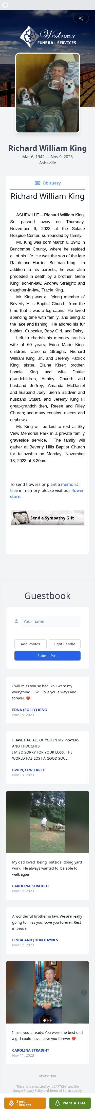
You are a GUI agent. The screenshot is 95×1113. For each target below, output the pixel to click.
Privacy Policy (33, 1090)
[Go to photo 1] (44, 1020)
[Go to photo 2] (48, 1020)
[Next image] (84, 992)
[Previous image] (11, 992)
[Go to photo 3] (51, 1020)
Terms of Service (61, 1090)
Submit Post (47, 655)
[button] (47, 822)
